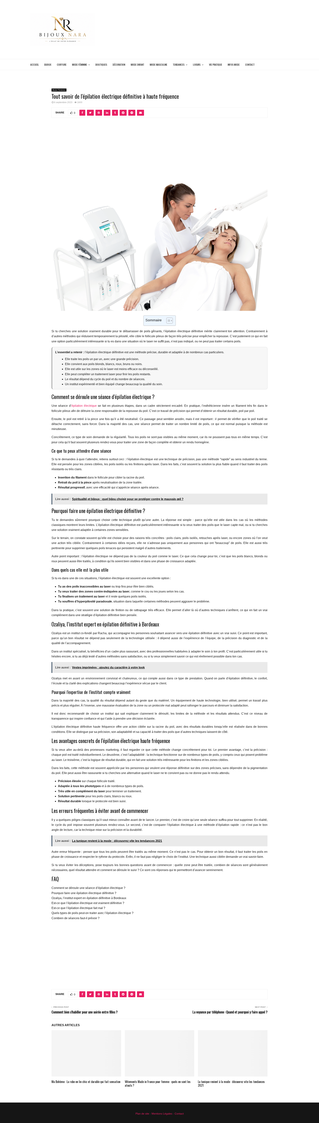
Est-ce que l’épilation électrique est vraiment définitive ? (88, 903)
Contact (250, 64)
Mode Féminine (79, 64)
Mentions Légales (162, 1113)
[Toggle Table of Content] (168, 320)
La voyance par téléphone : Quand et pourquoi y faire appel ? (230, 1012)
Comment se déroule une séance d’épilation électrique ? (88, 887)
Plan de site (142, 1113)
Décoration (119, 64)
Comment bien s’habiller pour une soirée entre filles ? (85, 1012)
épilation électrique (84, 405)
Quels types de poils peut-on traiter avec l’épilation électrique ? (92, 913)
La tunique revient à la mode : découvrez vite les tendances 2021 (231, 1083)
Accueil (34, 64)
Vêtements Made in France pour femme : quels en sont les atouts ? (158, 1083)
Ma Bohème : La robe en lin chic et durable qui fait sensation (86, 1081)
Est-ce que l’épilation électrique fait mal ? (78, 908)
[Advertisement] (221, 29)
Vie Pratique (215, 64)
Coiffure (61, 64)
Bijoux (47, 64)
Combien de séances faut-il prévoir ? (76, 918)
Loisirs (196, 64)
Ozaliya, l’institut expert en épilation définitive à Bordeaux (89, 898)
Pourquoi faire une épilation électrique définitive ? (84, 893)
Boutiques (101, 64)
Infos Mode (234, 64)
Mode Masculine (158, 64)
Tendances (178, 64)
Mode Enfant (137, 64)
